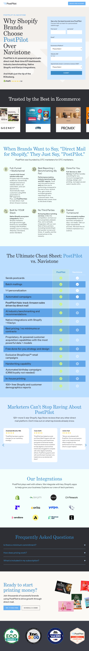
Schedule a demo (31, 608)
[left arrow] (3, 445)
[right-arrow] (85, 445)
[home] (10, 3)
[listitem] (16, 435)
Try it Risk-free (12, 608)
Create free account (76, 3)
